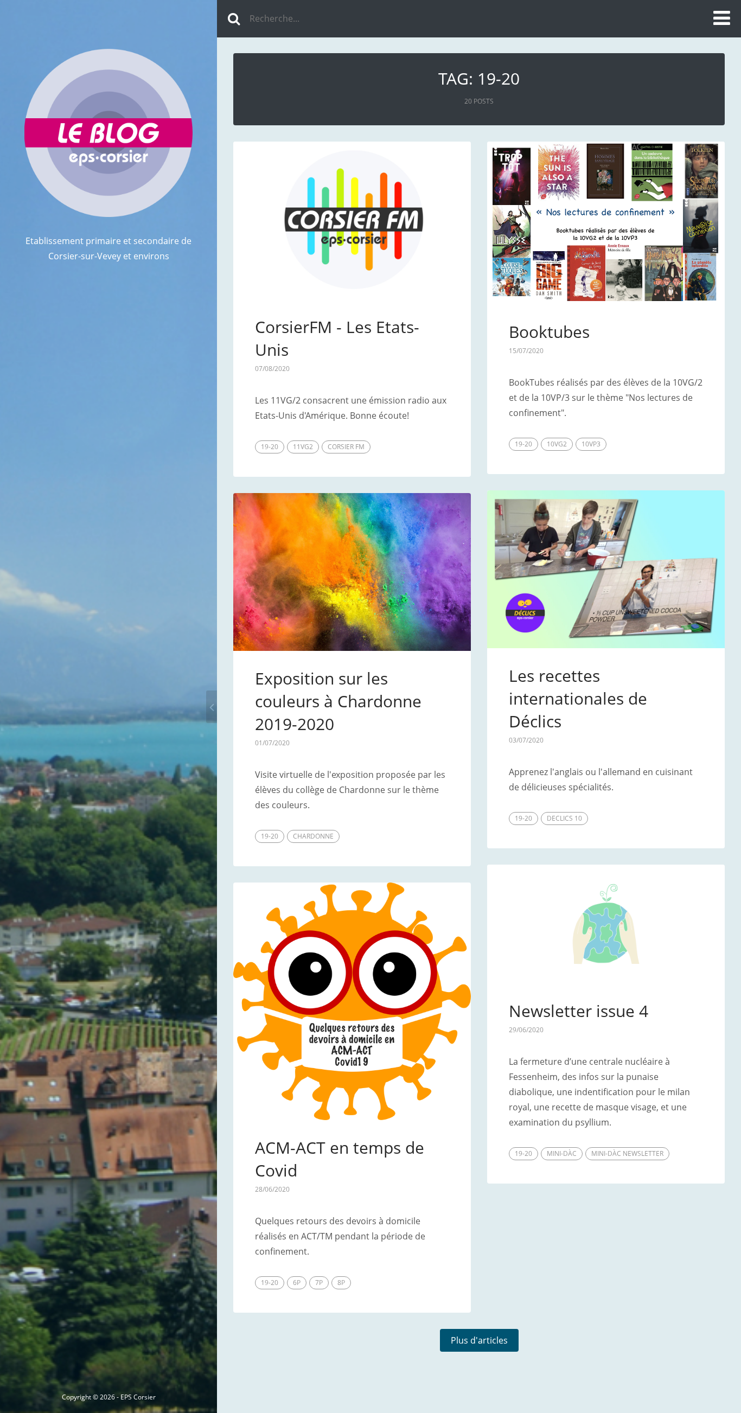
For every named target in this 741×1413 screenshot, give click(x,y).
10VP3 (591, 444)
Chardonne (313, 836)
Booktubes (549, 332)
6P (297, 1282)
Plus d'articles (479, 1340)
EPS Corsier (138, 1397)
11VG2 (303, 446)
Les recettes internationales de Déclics (578, 698)
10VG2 (557, 444)
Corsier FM (346, 446)
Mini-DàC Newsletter (627, 1153)
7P (319, 1282)
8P (341, 1282)
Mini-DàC (562, 1153)
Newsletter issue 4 (578, 1011)
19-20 (269, 446)
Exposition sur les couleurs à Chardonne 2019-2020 (338, 701)
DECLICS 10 (564, 818)
